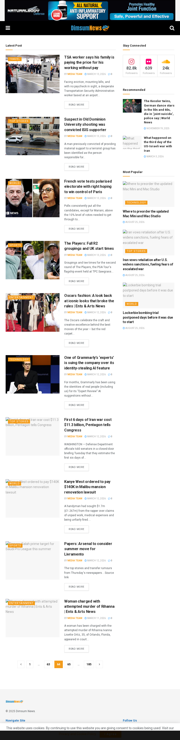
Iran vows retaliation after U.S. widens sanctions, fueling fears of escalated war (148, 264)
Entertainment (21, 297)
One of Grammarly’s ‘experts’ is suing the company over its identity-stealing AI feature (89, 362)
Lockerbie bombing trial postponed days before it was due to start (148, 317)
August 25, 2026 (134, 222)
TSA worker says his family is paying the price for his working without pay (89, 62)
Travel (14, 59)
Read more (76, 104)
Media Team (75, 74)
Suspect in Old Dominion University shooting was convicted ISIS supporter (85, 124)
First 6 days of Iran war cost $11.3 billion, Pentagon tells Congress (88, 424)
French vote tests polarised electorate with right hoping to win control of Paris (88, 186)
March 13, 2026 (96, 74)
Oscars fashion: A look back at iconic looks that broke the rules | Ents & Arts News (89, 300)
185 (88, 664)
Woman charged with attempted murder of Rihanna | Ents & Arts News (89, 606)
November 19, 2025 (157, 128)
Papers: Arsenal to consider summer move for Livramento (88, 548)
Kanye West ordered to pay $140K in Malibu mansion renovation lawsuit (87, 486)
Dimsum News (25, 711)
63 (48, 664)
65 (69, 664)
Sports (15, 245)
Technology (19, 359)
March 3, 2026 (155, 156)
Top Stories (19, 121)
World (14, 183)
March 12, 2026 (96, 312)
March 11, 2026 (96, 618)
